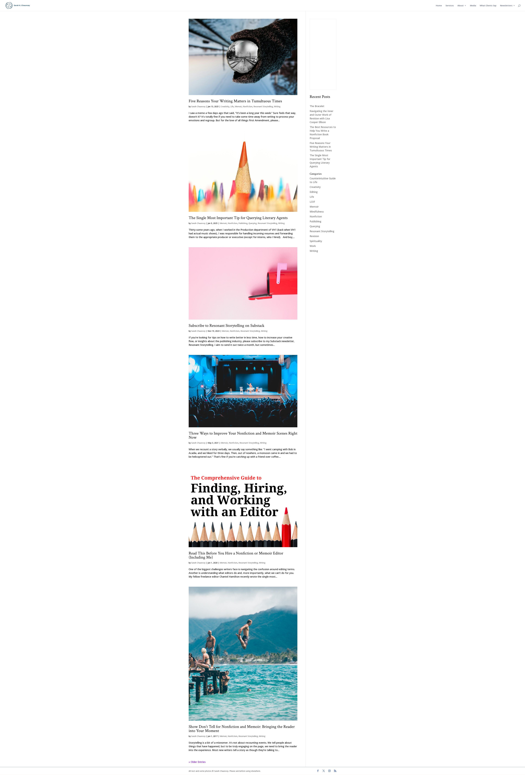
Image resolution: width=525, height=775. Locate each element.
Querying (253, 223)
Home (439, 6)
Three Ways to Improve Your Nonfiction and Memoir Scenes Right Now (243, 435)
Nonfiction (247, 106)
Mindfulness (317, 211)
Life (232, 106)
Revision (314, 236)
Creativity (225, 106)
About (460, 6)
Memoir (238, 106)
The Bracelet (317, 106)
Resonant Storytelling (263, 106)
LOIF (312, 201)
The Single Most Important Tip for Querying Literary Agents (238, 218)
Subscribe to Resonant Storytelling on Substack (226, 325)
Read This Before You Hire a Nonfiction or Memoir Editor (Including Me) (236, 555)
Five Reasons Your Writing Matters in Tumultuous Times (235, 101)
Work (313, 246)
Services (450, 6)
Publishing (242, 223)
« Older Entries (197, 762)
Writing (277, 106)
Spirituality (316, 241)
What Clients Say (488, 6)
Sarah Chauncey (198, 106)
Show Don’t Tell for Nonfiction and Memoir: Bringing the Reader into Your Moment (242, 728)
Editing (314, 192)
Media (473, 6)
